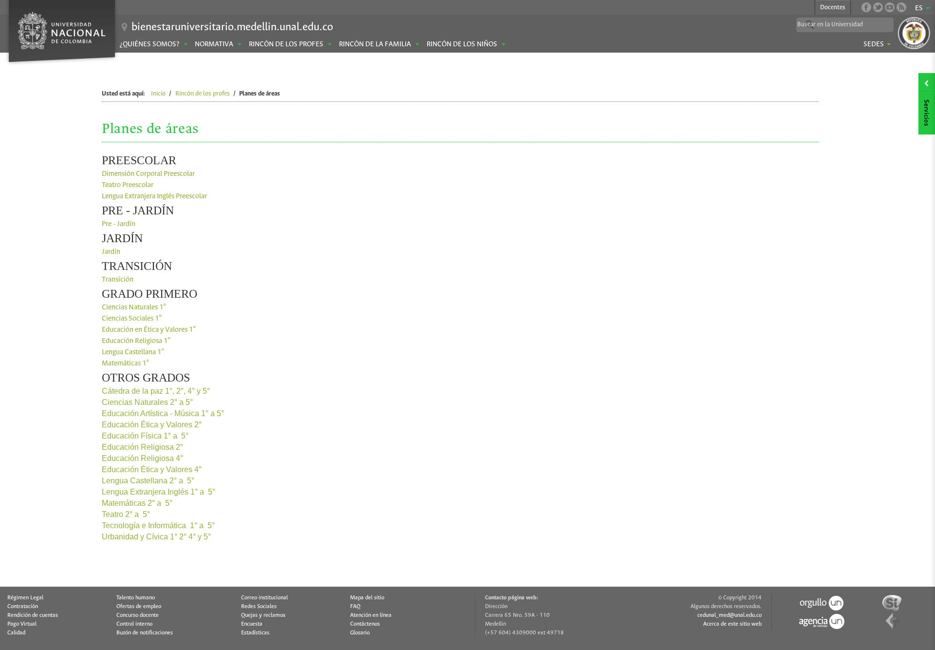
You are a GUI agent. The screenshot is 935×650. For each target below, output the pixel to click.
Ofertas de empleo (138, 607)
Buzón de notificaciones (144, 633)
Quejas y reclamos (263, 615)
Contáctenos (365, 624)
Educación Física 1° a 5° (145, 436)
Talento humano (135, 598)
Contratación (22, 607)
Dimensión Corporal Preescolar (148, 174)
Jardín (112, 252)
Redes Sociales (259, 607)
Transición (117, 280)
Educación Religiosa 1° (136, 341)
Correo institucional (264, 598)
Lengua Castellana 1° (133, 352)
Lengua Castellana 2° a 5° (148, 481)
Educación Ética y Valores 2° (153, 425)
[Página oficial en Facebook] (866, 7)
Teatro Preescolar (127, 185)
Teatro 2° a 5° (126, 514)
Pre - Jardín (118, 224)
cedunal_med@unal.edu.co (729, 615)
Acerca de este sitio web (732, 624)
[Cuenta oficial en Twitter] (878, 7)
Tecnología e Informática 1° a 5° (158, 525)
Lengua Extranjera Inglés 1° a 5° (158, 492)
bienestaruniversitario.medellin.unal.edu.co (232, 27)
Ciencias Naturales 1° (134, 307)
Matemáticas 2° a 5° (137, 503)
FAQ (355, 607)
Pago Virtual (22, 624)
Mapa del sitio (367, 598)
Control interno (134, 624)
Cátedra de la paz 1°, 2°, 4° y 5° (156, 391)
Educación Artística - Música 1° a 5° (163, 413)
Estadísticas (255, 633)
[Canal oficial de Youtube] (890, 7)
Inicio (158, 93)
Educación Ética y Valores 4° (152, 469)
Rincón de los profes (202, 93)
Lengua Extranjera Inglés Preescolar (154, 196)
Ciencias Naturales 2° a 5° (147, 402)
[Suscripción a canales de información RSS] (901, 7)
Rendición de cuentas (32, 615)
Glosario (360, 633)
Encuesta (251, 624)
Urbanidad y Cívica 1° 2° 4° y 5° (156, 537)
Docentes (832, 7)
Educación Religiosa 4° (142, 458)
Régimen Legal (25, 598)
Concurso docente (137, 615)
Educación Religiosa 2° (142, 447)
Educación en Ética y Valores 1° (149, 330)
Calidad (16, 633)
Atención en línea (371, 615)
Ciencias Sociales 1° (132, 319)
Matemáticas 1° (125, 363)
